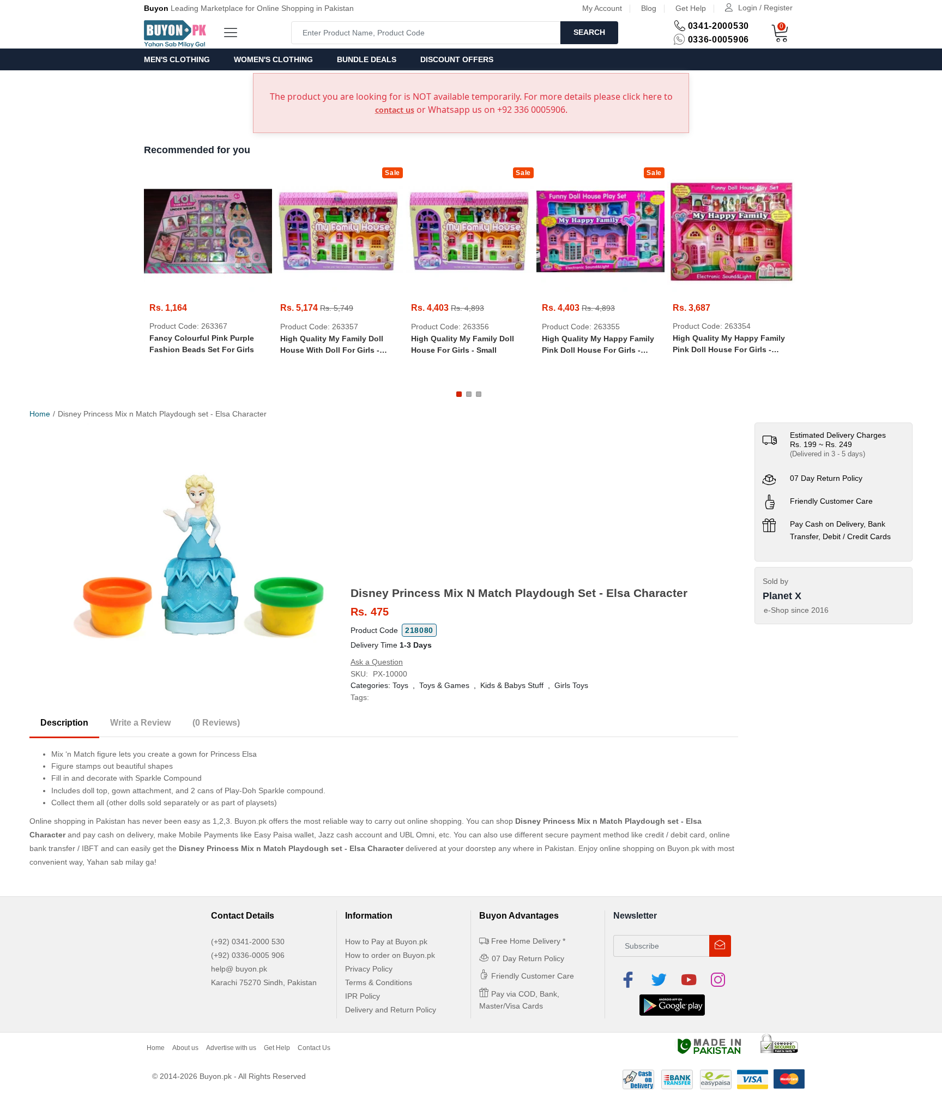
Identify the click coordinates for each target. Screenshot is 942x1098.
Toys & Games (444, 685)
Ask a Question (377, 661)
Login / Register (765, 7)
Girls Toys (571, 685)
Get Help (690, 8)
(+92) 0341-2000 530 (248, 941)
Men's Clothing (177, 59)
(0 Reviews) (216, 722)
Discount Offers (456, 59)
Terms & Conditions (378, 982)
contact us (394, 110)
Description (64, 722)
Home (39, 413)
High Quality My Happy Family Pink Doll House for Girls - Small (729, 344)
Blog (648, 8)
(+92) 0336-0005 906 (248, 955)
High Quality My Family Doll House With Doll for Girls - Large (331, 345)
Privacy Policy (368, 968)
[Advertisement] (544, 504)
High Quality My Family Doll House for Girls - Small (462, 344)
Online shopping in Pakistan (77, 821)
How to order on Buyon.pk (390, 955)
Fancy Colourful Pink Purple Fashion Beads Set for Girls (201, 344)
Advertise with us (231, 1048)
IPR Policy (362, 996)
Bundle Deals (366, 59)
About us (185, 1048)
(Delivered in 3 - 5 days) (827, 454)
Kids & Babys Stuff (512, 685)
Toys (400, 685)
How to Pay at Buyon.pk (386, 941)
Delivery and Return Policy (390, 1009)
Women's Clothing (273, 59)
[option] (201, 556)
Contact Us (314, 1048)
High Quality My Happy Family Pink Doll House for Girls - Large (598, 345)
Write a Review (140, 722)
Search (589, 32)
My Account (602, 8)
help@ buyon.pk (239, 968)
